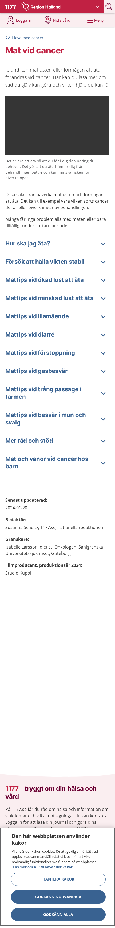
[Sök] (109, 6)
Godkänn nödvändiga (58, 896)
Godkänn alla (58, 914)
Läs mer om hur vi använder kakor (43, 866)
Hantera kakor (58, 879)
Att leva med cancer (25, 37)
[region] (57, 877)
